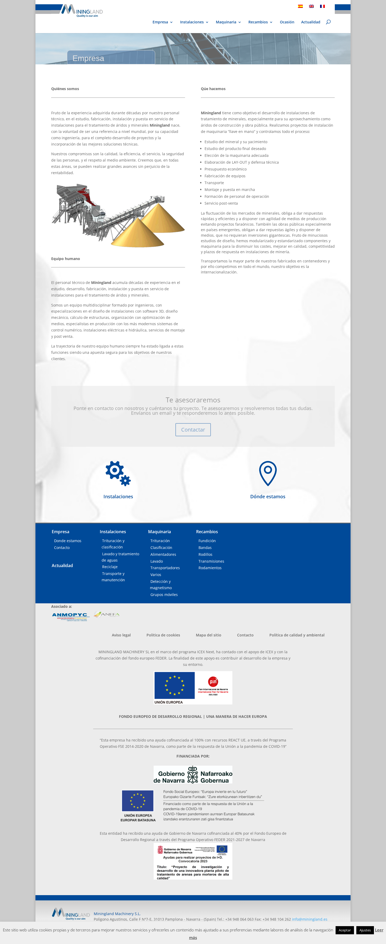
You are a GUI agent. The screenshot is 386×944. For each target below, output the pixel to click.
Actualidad (310, 22)
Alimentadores (163, 554)
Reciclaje (110, 566)
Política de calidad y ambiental (297, 634)
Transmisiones (211, 561)
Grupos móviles (164, 594)
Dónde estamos (267, 496)
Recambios (258, 22)
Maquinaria (226, 22)
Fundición (207, 540)
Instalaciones (192, 22)
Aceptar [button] (345, 930)
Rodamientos (210, 567)
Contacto (62, 547)
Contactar (193, 429)
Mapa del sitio (208, 634)
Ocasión (287, 22)
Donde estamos (67, 540)
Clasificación (161, 547)
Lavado (156, 561)
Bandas (205, 547)
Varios (155, 574)
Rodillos (205, 554)
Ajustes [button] (365, 930)
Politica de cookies (163, 634)
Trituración (160, 540)
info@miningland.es (309, 919)
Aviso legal (121, 634)
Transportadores (165, 567)
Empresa (160, 22)
